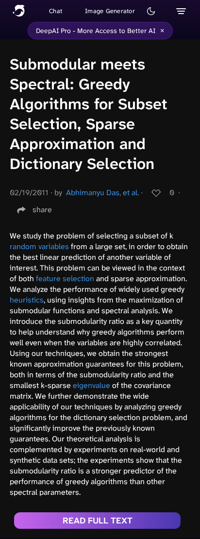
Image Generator (110, 11)
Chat (55, 11)
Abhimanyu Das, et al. (102, 192)
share (42, 209)
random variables (39, 246)
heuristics (27, 300)
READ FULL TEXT (98, 520)
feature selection (65, 278)
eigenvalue (91, 385)
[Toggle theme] (151, 11)
